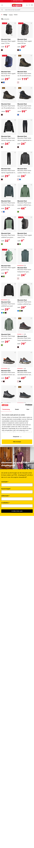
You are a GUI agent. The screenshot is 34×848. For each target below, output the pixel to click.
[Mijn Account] (27, 5)
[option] (2, 50)
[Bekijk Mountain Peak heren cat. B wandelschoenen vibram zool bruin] (25, 62)
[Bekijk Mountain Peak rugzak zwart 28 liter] (25, 30)
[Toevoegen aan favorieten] (15, 23)
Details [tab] (17, 409)
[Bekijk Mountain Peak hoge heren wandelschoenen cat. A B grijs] (9, 393)
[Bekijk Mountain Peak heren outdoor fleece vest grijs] (25, 159)
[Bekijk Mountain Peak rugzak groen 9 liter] (9, 256)
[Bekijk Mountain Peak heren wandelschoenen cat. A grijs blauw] (25, 359)
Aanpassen (16, 436)
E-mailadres (5, 502)
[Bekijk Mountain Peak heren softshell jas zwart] (9, 291)
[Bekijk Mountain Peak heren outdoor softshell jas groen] (25, 191)
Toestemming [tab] (6, 409)
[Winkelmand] (32, 5)
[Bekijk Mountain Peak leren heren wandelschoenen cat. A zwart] (25, 393)
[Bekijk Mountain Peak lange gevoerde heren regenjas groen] (9, 325)
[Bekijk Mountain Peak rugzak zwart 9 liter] (25, 224)
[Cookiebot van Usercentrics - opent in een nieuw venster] (25, 405)
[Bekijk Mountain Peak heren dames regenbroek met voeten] (9, 159)
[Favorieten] (29, 5)
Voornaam (4, 481)
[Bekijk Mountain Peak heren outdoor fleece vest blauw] (9, 191)
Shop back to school (18, 1)
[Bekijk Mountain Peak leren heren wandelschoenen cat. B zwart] (25, 325)
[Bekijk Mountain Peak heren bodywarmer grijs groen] (25, 256)
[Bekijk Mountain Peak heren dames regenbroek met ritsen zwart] (25, 127)
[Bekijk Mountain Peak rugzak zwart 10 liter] (9, 30)
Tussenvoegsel (5, 488)
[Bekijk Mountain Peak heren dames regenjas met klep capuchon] (9, 127)
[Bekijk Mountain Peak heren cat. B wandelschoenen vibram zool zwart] (9, 94)
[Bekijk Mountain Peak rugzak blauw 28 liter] (9, 62)
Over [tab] (28, 409)
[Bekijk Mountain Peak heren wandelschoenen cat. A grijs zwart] (9, 359)
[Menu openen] (2, 5)
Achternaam (5, 495)
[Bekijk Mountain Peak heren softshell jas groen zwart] (9, 224)
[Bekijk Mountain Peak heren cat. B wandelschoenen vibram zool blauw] (25, 94)
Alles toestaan (17, 441)
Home (11, 14)
